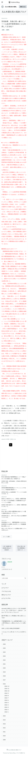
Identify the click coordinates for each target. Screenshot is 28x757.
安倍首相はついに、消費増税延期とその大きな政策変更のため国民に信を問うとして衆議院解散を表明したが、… (13, 524)
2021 (4, 664)
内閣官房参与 (5, 274)
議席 (6, 98)
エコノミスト (20, 283)
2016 (4, 684)
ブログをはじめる (6, 591)
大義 (22, 84)
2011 (4, 731)
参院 (9, 329)
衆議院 (9, 84)
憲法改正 (4, 35)
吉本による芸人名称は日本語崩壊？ (11, 628)
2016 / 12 (7, 686)
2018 (4, 676)
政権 (3, 29)
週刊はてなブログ (6, 594)
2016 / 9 (7, 693)
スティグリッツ (9, 54)
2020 (4, 668)
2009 (4, 739)
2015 (4, 716)
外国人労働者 (6, 391)
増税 (6, 37)
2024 (4, 652)
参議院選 (17, 86)
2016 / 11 (7, 688)
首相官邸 (11, 120)
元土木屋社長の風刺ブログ (14, 12)
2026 (4, 644)
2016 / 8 (7, 695)
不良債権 (21, 356)
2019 (4, 672)
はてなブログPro (6, 598)
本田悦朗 (23, 271)
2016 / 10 (7, 691)
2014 (4, 720)
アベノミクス (10, 373)
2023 (4, 656)
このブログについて (7, 569)
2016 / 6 (7, 700)
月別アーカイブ (7, 640)
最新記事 (5, 604)
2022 (4, 660)
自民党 (6, 88)
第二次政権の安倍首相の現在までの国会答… (7, 548)
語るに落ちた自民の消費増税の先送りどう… (21, 548)
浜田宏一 (17, 271)
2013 (4, 724)
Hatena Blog (12, 753)
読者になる (23, 6)
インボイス (16, 309)
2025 (4, 648)
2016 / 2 (7, 709)
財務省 (4, 249)
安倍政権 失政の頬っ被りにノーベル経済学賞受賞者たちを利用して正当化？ (13, 23)
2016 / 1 (7, 712)
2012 (4, 727)
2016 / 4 (7, 705)
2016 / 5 (7, 702)
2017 (4, 680)
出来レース (16, 278)
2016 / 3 (7, 707)
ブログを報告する (20, 753)
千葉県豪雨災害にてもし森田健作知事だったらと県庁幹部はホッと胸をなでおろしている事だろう (14, 623)
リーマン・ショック (9, 209)
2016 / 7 (7, 698)
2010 (4, 735)
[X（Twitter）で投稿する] (10, 444)
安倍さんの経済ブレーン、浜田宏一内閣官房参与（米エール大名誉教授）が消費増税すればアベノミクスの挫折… (13, 500)
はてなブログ (5, 587)
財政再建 (17, 264)
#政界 (7, 29)
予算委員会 (13, 329)
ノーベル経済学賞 (12, 42)
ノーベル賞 (18, 64)
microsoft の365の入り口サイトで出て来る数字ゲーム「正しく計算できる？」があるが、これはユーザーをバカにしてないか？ (14, 610)
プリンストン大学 (19, 59)
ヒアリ (16, 44)
